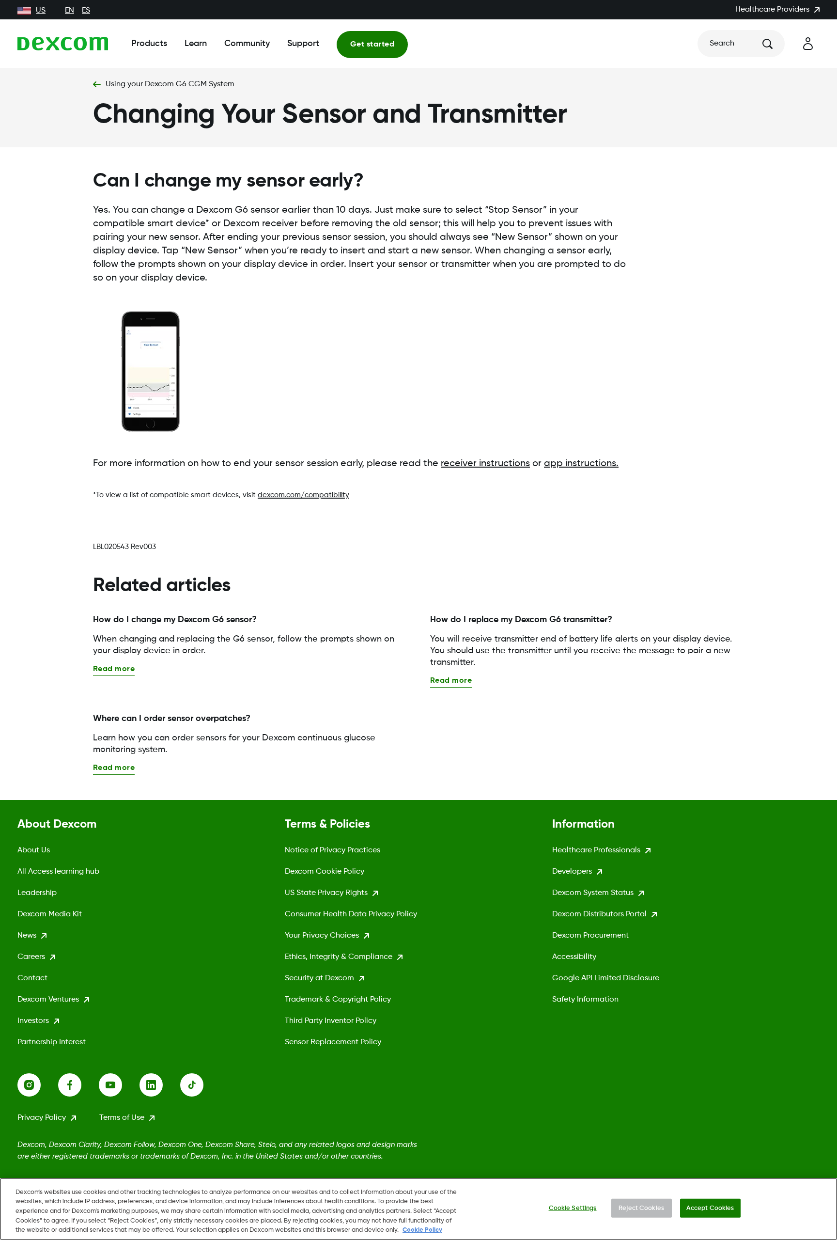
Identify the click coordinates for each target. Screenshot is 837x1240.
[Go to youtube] (119, 1085)
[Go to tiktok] (200, 1085)
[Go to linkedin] (160, 1085)
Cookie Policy (422, 1230)
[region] (418, 1209)
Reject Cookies (641, 1208)
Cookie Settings (573, 1208)
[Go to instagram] (37, 1085)
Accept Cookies (710, 1208)
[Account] (808, 43)
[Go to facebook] (78, 1085)
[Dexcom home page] (63, 43)
